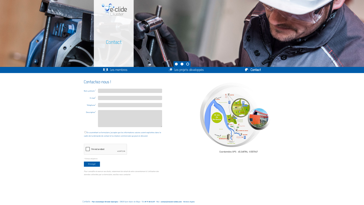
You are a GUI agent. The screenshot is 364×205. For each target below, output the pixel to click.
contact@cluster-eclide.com (171, 202)
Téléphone (91, 105)
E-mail (93, 98)
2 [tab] (182, 64)
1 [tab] (176, 64)
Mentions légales (189, 202)
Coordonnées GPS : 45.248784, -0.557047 (238, 151)
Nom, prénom (90, 90)
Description (91, 112)
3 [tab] (187, 64)
